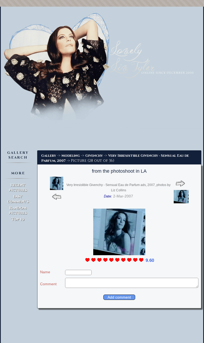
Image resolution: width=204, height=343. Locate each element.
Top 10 (17, 219)
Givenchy (94, 155)
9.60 (150, 260)
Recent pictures (18, 188)
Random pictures (18, 210)
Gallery (48, 155)
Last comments (18, 199)
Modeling (70, 155)
